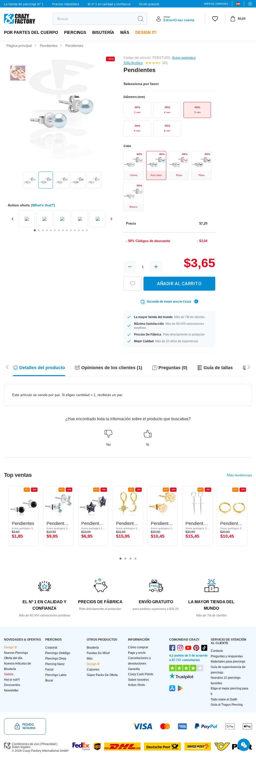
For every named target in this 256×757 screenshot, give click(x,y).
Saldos (9, 674)
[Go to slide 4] (47, 230)
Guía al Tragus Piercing (227, 704)
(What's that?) (43, 205)
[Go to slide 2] (39, 230)
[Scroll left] (249, 366)
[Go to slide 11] (75, 230)
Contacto (217, 651)
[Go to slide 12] (79, 230)
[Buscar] (140, 18)
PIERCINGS (75, 32)
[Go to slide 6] (55, 230)
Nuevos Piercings (16, 653)
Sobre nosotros (138, 679)
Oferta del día (13, 658)
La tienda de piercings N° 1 (24, 4)
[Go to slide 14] (87, 230)
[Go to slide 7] (59, 230)
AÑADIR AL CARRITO (179, 283)
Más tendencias (239, 475)
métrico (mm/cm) (216, 3)
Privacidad (48, 744)
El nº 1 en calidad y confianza (109, 4)
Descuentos (12, 685)
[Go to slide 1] (35, 230)
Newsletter (11, 690)
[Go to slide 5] (51, 230)
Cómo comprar (138, 647)
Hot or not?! (12, 679)
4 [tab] (135, 558)
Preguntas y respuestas (227, 656)
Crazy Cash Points (140, 674)
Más (124, 32)
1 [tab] (120, 558)
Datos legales (21, 747)
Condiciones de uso (25, 744)
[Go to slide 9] (67, 230)
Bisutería (103, 32)
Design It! (145, 32)
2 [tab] (125, 558)
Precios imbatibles (65, 4)
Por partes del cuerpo (31, 32)
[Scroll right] (7, 366)
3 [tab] (130, 558)
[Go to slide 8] (63, 230)
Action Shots (136, 685)
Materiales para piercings (228, 661)
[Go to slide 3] (43, 230)
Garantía (134, 669)
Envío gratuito (149, 4)
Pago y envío (137, 653)
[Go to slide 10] (71, 230)
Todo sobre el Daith (224, 699)
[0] (215, 18)
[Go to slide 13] (83, 230)
